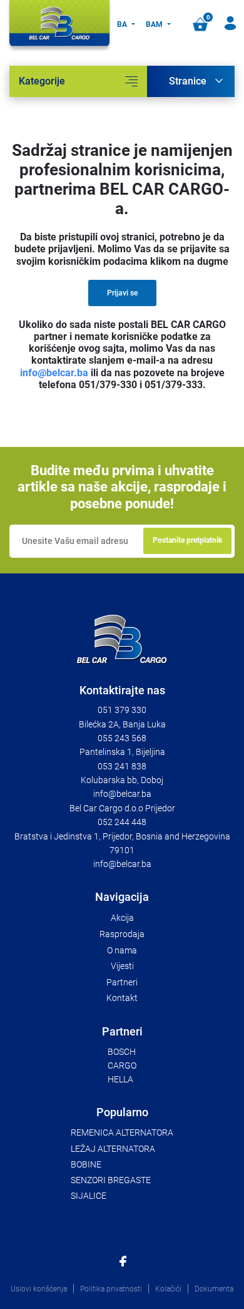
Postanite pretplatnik (187, 540)
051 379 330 (122, 710)
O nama (122, 950)
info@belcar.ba (54, 373)
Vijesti (122, 966)
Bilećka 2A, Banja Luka (122, 724)
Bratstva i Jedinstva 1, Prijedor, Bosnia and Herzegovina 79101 (122, 843)
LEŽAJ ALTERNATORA (113, 1149)
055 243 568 (122, 738)
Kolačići (168, 1289)
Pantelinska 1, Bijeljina (122, 752)
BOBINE (86, 1164)
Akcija (122, 918)
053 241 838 (122, 766)
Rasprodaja (122, 934)
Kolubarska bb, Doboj (122, 780)
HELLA (120, 1079)
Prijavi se (122, 293)
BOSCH (122, 1052)
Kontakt (122, 998)
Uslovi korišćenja (39, 1289)
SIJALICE (88, 1196)
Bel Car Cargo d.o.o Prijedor (122, 808)
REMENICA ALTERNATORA (122, 1132)
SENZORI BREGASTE (111, 1180)
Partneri (122, 982)
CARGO (122, 1065)
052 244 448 (122, 822)
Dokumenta (214, 1289)
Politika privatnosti (111, 1289)
